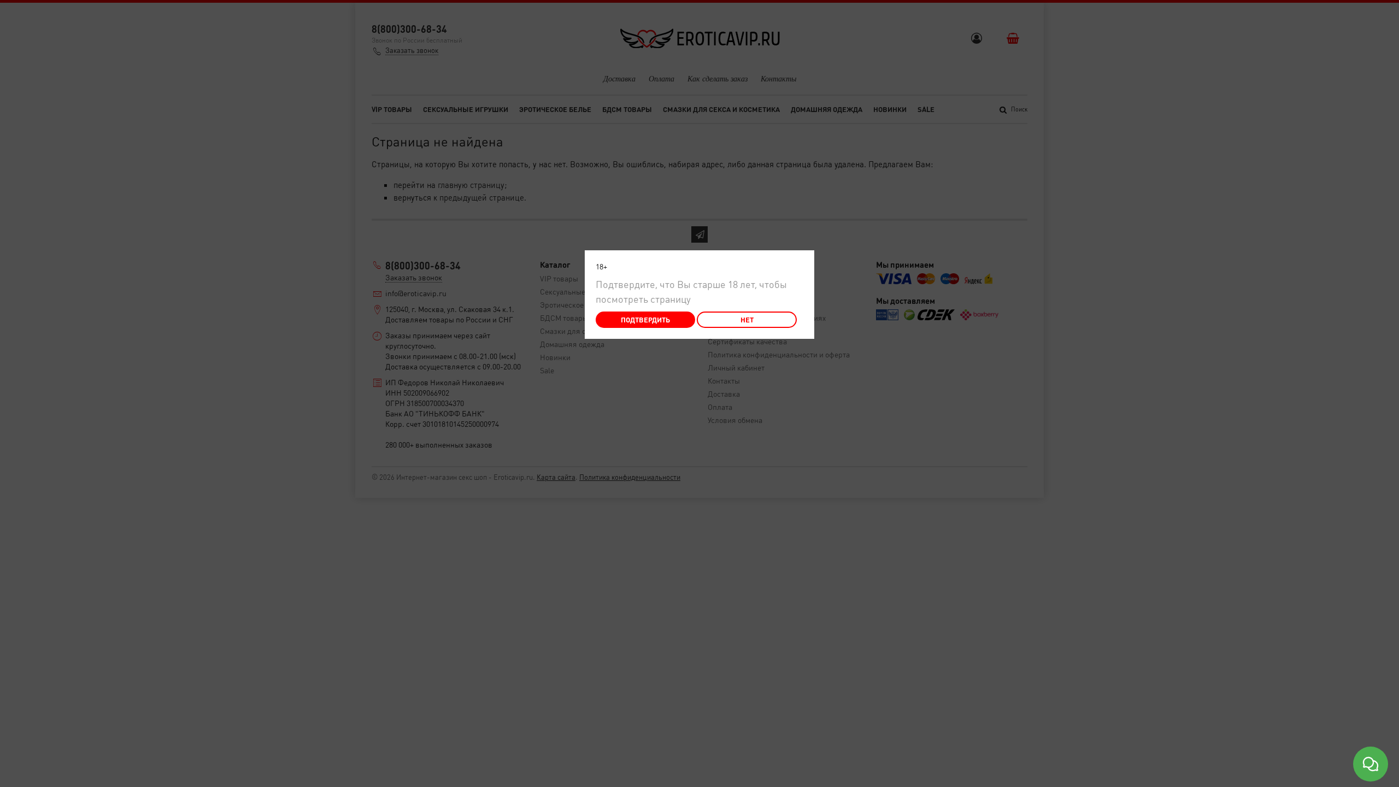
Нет (747, 319)
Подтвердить (645, 319)
